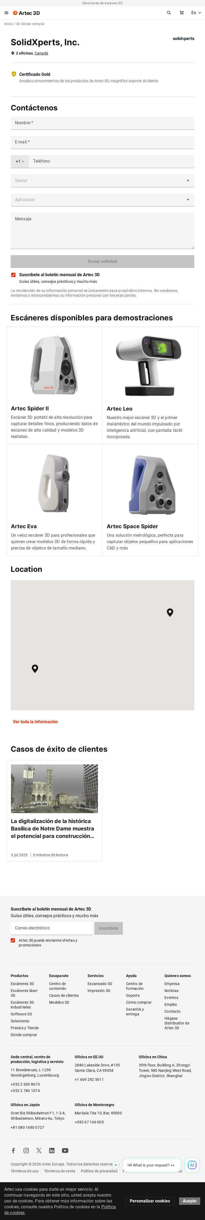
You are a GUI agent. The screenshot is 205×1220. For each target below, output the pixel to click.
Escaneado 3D (100, 984)
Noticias (171, 991)
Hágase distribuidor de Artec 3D (177, 1023)
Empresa (172, 984)
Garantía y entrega (135, 1011)
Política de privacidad (99, 1171)
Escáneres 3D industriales (23, 1004)
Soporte (133, 995)
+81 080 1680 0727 (27, 1127)
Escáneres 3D (22, 984)
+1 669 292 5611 (89, 1079)
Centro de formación (135, 986)
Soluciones (20, 1021)
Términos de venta (59, 1171)
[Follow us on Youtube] (65, 1150)
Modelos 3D (59, 1002)
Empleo (170, 1004)
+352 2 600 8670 (25, 1084)
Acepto (189, 1201)
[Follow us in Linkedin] (51, 1150)
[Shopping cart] (181, 12)
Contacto (172, 1011)
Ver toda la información (35, 721)
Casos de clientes (64, 995)
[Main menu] (6, 12)
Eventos (171, 997)
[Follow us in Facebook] (13, 1150)
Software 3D (21, 1014)
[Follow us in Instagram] (26, 1150)
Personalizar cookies (150, 1201)
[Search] (169, 12)
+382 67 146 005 (89, 1122)
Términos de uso (25, 1171)
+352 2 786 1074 (25, 1091)
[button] (170, 612)
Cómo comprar (139, 1002)
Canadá (41, 53)
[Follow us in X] (39, 1150)
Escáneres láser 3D (24, 993)
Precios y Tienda (25, 1028)
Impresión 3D (99, 991)
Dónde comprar (24, 1035)
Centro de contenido (58, 986)
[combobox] (20, 161)
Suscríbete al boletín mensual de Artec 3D (59, 274)
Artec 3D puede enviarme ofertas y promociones (48, 942)
